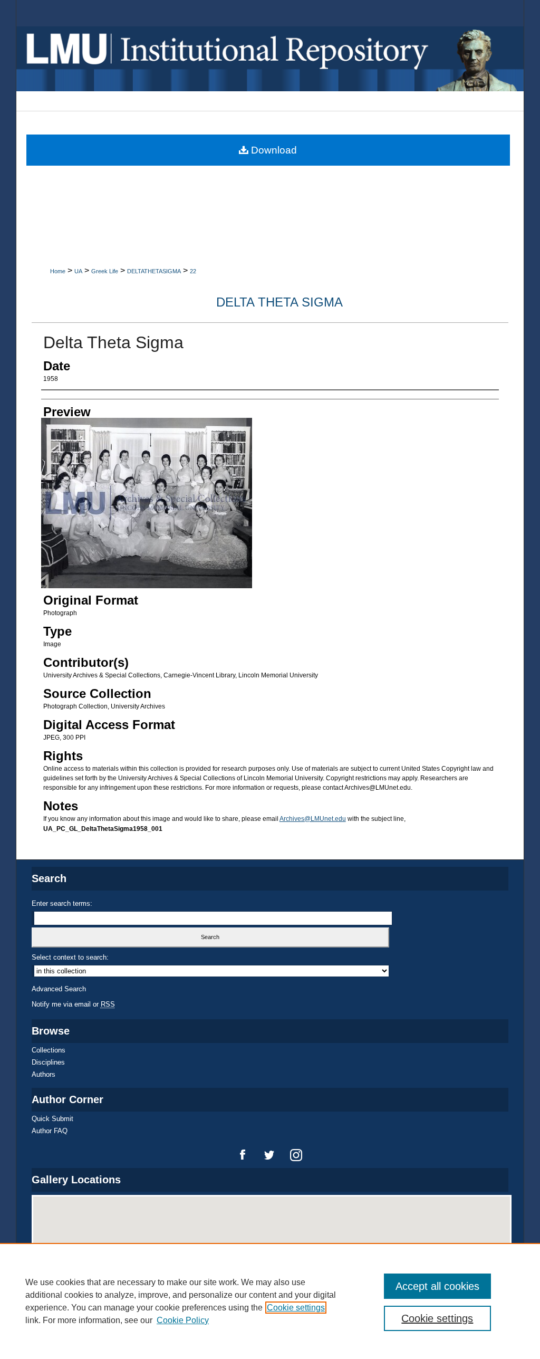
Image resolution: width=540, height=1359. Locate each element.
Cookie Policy (183, 1320)
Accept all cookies (437, 1286)
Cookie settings (296, 1307)
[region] (270, 1301)
